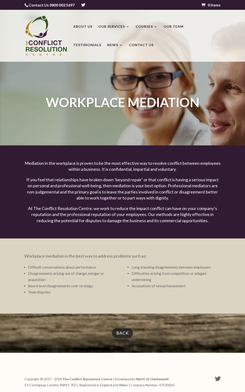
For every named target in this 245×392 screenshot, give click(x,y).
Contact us (141, 45)
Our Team (174, 26)
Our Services (111, 26)
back (122, 333)
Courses (144, 26)
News (112, 45)
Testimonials (87, 45)
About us (82, 26)
